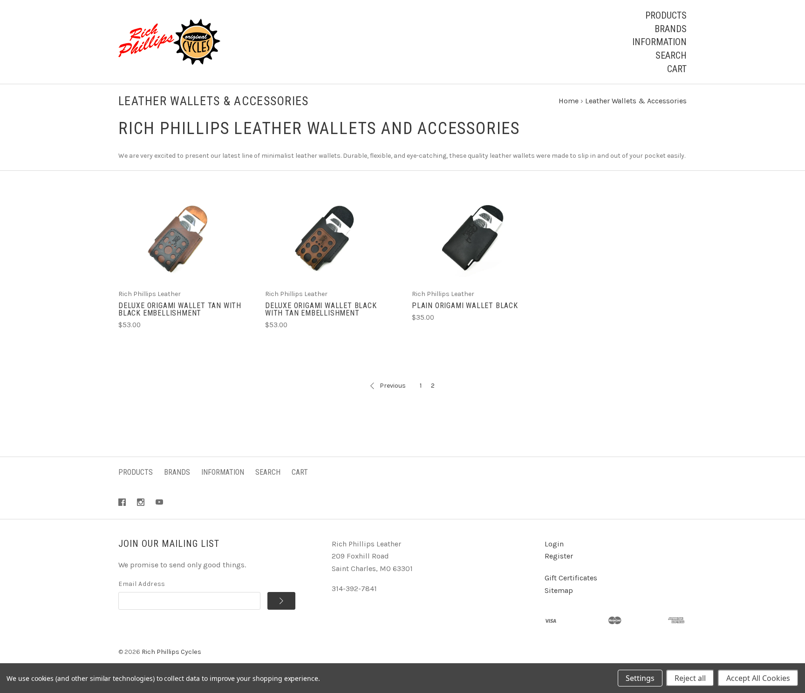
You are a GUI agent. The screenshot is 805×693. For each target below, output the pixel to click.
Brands (671, 28)
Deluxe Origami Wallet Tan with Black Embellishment (179, 309)
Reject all (690, 678)
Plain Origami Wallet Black (465, 305)
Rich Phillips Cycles (171, 652)
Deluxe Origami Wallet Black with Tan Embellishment (321, 309)
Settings (640, 678)
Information (659, 41)
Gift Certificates (571, 577)
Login (554, 543)
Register (559, 556)
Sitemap (559, 590)
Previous (393, 386)
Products (666, 15)
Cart (677, 68)
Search (671, 55)
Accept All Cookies (758, 678)
